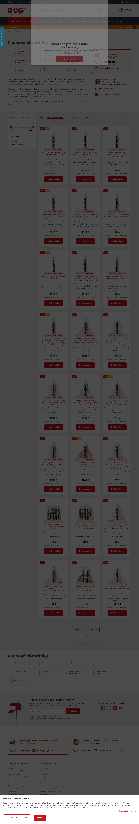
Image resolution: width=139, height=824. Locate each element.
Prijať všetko (40, 818)
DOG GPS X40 (69, 73)
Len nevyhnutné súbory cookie (16, 818)
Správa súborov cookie (127, 811)
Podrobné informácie (82, 807)
